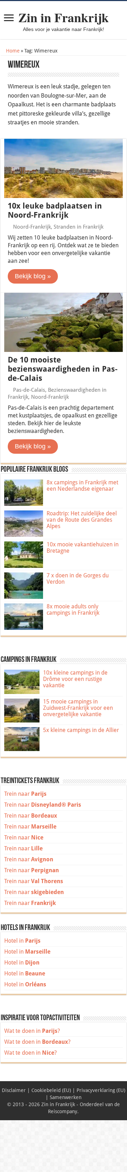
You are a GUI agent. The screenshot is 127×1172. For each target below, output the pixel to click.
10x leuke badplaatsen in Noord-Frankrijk (55, 210)
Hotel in (22, 940)
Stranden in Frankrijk (78, 227)
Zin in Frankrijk (63, 17)
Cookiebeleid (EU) (51, 1090)
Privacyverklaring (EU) (101, 1090)
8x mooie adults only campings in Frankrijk (73, 609)
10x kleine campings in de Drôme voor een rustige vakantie (75, 679)
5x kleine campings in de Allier (81, 730)
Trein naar (25, 793)
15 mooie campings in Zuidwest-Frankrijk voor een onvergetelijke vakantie (78, 708)
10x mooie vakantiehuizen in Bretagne (83, 547)
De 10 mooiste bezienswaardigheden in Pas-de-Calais (62, 369)
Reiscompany (62, 1111)
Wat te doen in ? (32, 1031)
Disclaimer (14, 1090)
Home (12, 51)
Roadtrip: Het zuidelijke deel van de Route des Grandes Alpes (82, 519)
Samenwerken (65, 1097)
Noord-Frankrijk (32, 227)
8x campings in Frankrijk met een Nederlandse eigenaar (82, 485)
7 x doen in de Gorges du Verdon (78, 578)
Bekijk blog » (33, 276)
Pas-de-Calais (29, 390)
